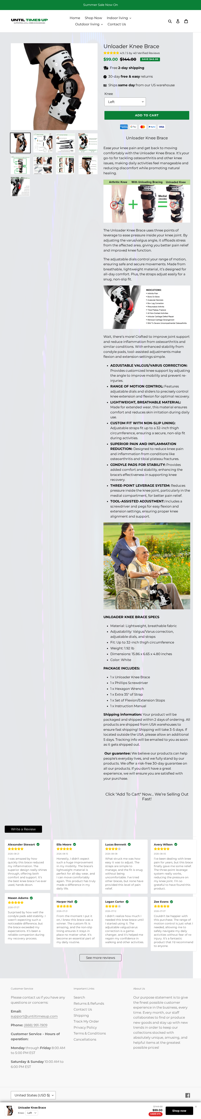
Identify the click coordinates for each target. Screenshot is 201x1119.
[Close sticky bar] (196, 1106)
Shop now (179, 1110)
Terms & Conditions (90, 1033)
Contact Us (83, 1009)
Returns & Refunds (89, 1003)
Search (79, 997)
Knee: (21, 1113)
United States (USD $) (32, 1095)
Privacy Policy (85, 1027)
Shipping (81, 1015)
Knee (108, 94)
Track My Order (86, 1021)
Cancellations (85, 1039)
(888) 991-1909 (35, 1025)
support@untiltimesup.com (34, 1016)
